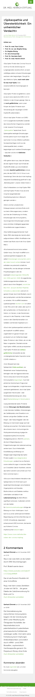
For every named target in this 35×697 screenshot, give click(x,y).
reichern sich (19, 304)
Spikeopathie (8, 130)
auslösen (26, 439)
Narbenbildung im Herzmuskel (18, 399)
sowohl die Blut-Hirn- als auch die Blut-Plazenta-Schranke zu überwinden (17, 288)
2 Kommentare (27, 36)
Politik (13, 36)
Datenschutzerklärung (14, 688)
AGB (24, 688)
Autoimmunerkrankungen (15, 507)
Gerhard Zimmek (10, 552)
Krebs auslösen (18, 367)
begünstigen (18, 380)
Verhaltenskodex (12, 692)
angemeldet (13, 667)
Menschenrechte (8, 36)
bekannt (17, 530)
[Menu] (30, 2)
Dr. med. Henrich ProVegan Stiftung (19, 695)
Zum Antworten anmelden (14, 597)
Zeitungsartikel (19, 36)
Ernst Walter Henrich (11, 35)
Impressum (23, 692)
